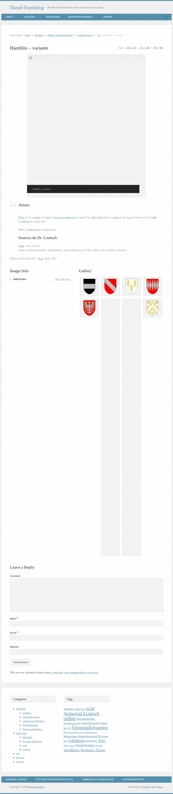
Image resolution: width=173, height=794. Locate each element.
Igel (66, 732)
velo (25, 745)
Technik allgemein (32, 741)
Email (14, 633)
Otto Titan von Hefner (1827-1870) (54, 779)
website (27, 749)
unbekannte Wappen (33, 721)
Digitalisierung (86, 719)
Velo (101, 740)
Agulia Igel (79, 709)
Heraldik (29, 17)
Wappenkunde (30, 725)
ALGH (90, 708)
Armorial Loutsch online (81, 715)
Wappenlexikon (85, 745)
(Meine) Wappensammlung (60, 35)
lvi (81, 732)
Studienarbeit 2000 (133, 779)
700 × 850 (158, 48)
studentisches (91, 740)
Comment (15, 576)
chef (82, 217)
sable (154, 217)
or (107, 217)
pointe (116, 217)
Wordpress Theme (92, 750)
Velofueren (53, 17)
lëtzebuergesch (90, 732)
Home (27, 35)
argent (57, 217)
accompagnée (69, 217)
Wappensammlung (32, 729)
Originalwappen (31, 717)
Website (14, 647)
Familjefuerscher (90, 723)
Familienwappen (85, 35)
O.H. (21, 246)
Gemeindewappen (90, 727)
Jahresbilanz (74, 732)
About (9, 17)
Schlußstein (76, 740)
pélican (26, 221)
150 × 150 (131, 48)
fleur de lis (97, 217)
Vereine (107, 17)
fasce (48, 217)
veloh (66, 745)
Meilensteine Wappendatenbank (80, 736)
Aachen (68, 709)
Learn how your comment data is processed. (75, 672)
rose (129, 217)
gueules (36, 217)
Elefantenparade (72, 723)
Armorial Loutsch (16, 779)
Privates (20, 757)
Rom (66, 741)
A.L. (41, 258)
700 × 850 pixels (62, 279)
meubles (27, 712)
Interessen (21, 733)
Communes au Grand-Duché (98, 779)
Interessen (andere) (80, 17)
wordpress (72, 749)
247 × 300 (145, 48)
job (18, 753)
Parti (21, 217)
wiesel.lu (99, 745)
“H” (99, 35)
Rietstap (103, 736)
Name (14, 618)
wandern (72, 745)
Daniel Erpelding (27, 7)
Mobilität (27, 737)
